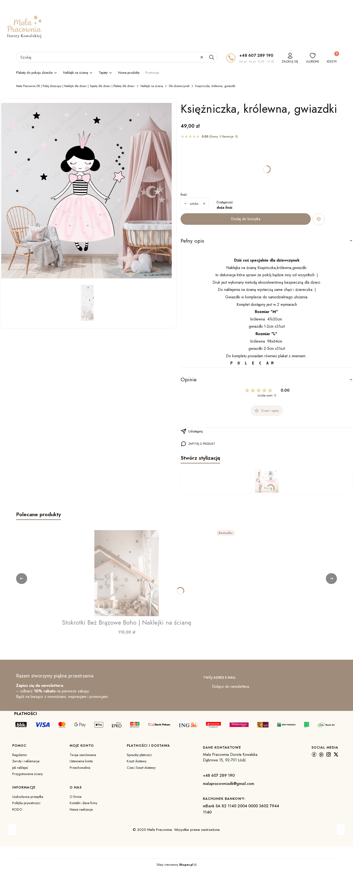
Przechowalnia (80, 767)
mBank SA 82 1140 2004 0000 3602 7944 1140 (241, 809)
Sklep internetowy (175, 865)
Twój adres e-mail (219, 677)
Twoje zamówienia (83, 754)
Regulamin (19, 754)
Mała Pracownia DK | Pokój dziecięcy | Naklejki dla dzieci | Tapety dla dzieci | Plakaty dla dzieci (75, 86)
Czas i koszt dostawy (141, 767)
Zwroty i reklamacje (25, 761)
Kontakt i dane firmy (83, 803)
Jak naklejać (20, 767)
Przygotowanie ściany (27, 773)
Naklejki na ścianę (151, 86)
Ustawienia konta (81, 761)
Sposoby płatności (139, 754)
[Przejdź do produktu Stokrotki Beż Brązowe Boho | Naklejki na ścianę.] (126, 573)
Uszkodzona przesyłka (27, 796)
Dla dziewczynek (179, 86)
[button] (211, 57)
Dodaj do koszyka (245, 219)
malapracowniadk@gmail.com (228, 783)
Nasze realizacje (81, 809)
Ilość (184, 194)
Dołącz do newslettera (230, 686)
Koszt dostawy (136, 761)
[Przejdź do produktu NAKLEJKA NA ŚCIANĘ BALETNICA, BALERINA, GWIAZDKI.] (267, 481)
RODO (17, 809)
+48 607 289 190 (256, 55)
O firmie (75, 796)
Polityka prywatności (26, 803)
